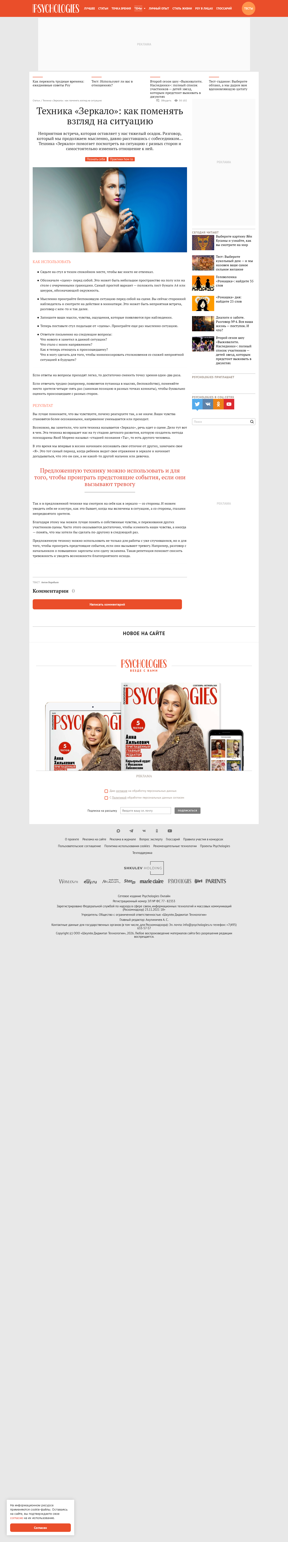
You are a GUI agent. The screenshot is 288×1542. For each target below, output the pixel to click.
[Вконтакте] (144, 831)
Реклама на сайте (94, 839)
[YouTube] (169, 831)
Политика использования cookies (127, 846)
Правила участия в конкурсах (203, 839)
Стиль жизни (182, 8)
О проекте (72, 839)
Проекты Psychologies (215, 846)
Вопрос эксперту (151, 839)
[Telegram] (131, 831)
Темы (138, 8)
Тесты (248, 8)
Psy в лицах (204, 8)
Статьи (103, 8)
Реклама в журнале (123, 839)
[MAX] (118, 831)
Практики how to (121, 159)
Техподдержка (142, 853)
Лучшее (89, 8)
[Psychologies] (56, 8)
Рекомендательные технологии (175, 846)
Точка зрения (121, 8)
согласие (121, 791)
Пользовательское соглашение (79, 846)
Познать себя (96, 159)
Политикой (119, 797)
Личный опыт (159, 8)
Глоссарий (224, 8)
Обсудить (166, 100)
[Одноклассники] (157, 831)
